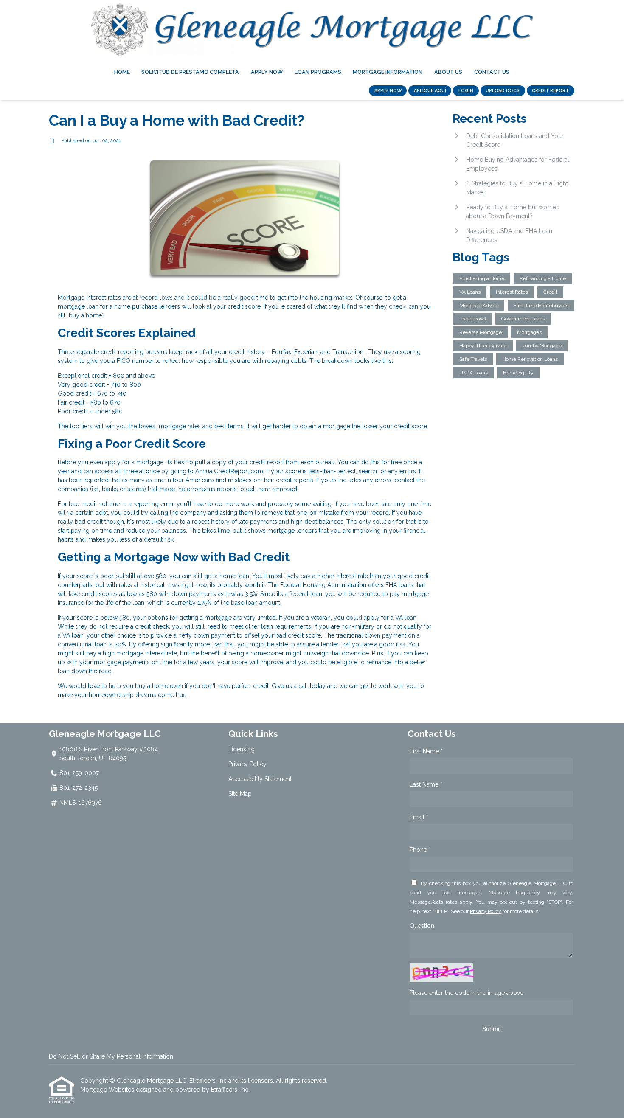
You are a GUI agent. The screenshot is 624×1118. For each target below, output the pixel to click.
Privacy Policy (247, 764)
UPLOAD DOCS (503, 90)
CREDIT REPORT (550, 90)
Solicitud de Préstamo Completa (190, 72)
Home (122, 72)
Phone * (420, 849)
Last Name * (426, 784)
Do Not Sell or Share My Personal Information (111, 1056)
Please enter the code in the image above (466, 992)
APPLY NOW (388, 90)
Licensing (241, 749)
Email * (419, 817)
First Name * (426, 751)
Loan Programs (318, 72)
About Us (448, 72)
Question (422, 925)
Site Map (240, 793)
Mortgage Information (387, 72)
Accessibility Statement (260, 778)
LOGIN (465, 90)
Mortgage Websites (108, 1089)
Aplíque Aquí (430, 90)
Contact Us (491, 72)
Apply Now (267, 72)
